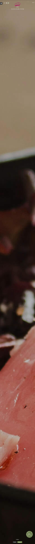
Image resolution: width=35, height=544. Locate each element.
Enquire (19, 542)
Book (15, 542)
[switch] (7, 3)
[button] (1, 3)
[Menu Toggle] (4, 3)
